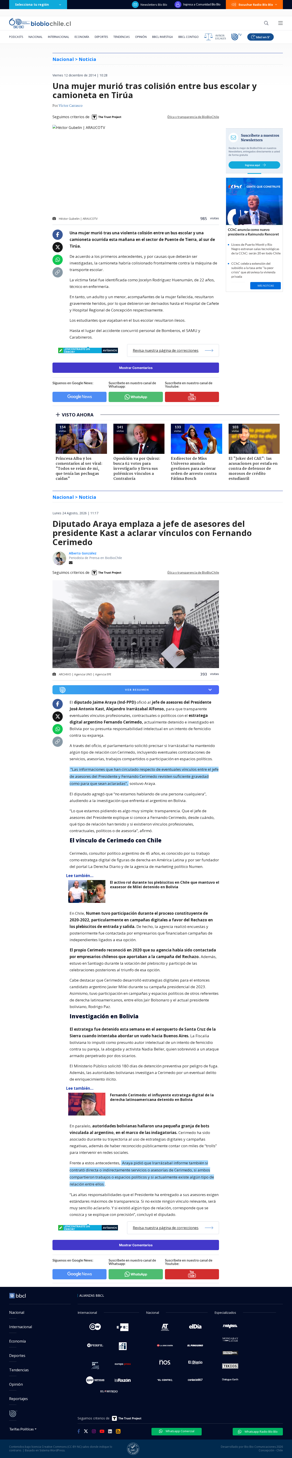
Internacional (58, 37)
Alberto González (82, 553)
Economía (82, 37)
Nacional (35, 37)
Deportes (101, 37)
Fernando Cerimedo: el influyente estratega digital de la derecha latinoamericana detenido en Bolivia (162, 1097)
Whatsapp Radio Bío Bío (261, 1431)
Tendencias (121, 37)
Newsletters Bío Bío (154, 5)
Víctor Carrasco (71, 106)
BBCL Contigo (188, 37)
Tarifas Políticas (21, 1429)
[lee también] (88, 891)
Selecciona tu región (32, 4)
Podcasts (16, 37)
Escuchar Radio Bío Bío (256, 5)
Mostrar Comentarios (136, 368)
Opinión (141, 37)
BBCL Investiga (162, 37)
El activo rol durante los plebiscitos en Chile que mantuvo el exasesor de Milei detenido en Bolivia (164, 884)
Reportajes (18, 1398)
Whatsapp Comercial (179, 1431)
